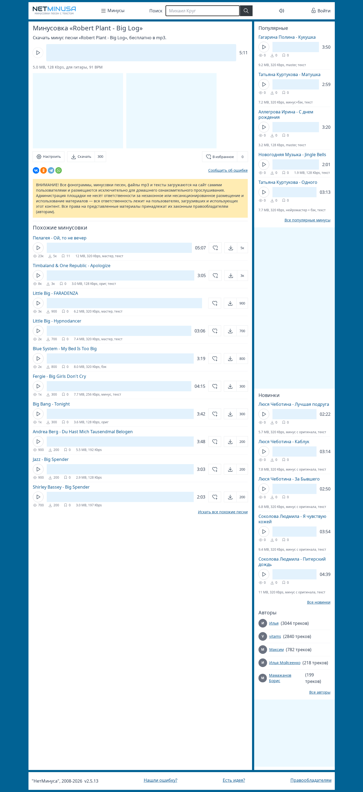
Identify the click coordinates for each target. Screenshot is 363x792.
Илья (274, 623)
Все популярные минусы (307, 220)
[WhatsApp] (58, 170)
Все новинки (318, 602)
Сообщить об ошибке (228, 170)
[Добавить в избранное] (215, 248)
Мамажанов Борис (280, 678)
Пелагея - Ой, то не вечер (60, 238)
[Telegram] (51, 170)
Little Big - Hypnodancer (57, 321)
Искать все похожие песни (223, 512)
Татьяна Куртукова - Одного (287, 182)
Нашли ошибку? (160, 780)
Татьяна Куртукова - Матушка (289, 74)
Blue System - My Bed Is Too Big (65, 348)
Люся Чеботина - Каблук (283, 441)
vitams (275, 636)
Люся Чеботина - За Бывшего (289, 479)
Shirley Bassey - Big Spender (61, 487)
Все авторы (319, 692)
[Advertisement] (171, 110)
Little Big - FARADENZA (55, 293)
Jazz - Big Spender (51, 459)
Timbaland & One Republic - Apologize (71, 265)
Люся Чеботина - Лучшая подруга (293, 404)
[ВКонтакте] (36, 170)
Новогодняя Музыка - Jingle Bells (292, 154)
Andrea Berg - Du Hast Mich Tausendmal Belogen (83, 431)
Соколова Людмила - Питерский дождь (292, 561)
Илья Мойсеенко (284, 662)
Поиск (155, 11)
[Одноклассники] (43, 170)
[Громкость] (282, 11)
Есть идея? (234, 780)
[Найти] (246, 10)
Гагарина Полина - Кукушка (287, 37)
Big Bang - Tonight (51, 404)
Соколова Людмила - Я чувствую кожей (292, 519)
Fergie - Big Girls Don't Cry (59, 376)
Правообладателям (311, 780)
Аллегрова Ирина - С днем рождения (285, 114)
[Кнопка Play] (38, 53)
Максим (276, 649)
